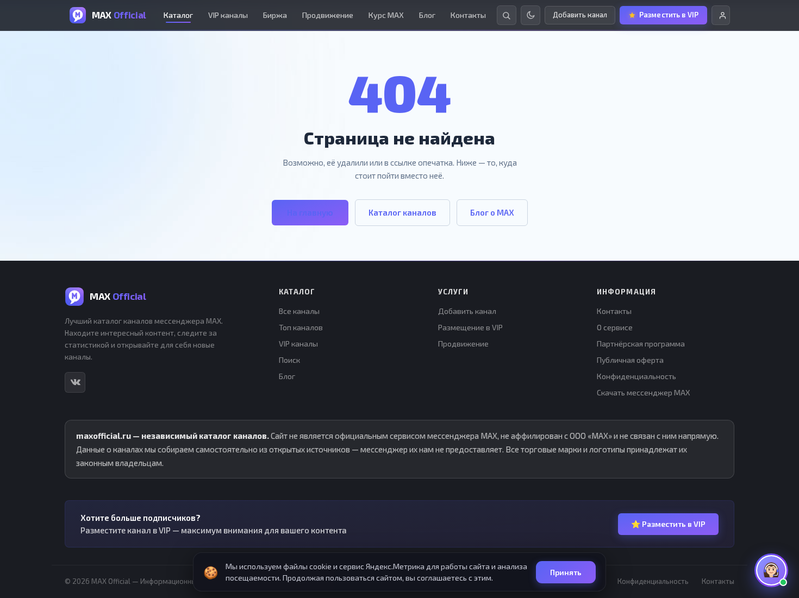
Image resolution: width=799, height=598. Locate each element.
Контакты (468, 15)
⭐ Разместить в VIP (668, 523)
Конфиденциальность (636, 376)
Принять (566, 572)
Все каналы (299, 311)
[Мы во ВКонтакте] (75, 382)
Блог (427, 15)
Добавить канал (467, 311)
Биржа (275, 15)
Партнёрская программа (641, 343)
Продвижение (327, 15)
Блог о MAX (492, 212)
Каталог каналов (402, 212)
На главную (310, 212)
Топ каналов (301, 327)
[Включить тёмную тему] (530, 15)
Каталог (178, 15)
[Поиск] (506, 15)
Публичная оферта (630, 359)
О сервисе (615, 327)
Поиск (289, 359)
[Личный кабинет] (720, 15)
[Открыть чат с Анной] (771, 570)
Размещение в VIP (470, 327)
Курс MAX (386, 15)
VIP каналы (228, 15)
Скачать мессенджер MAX (643, 392)
